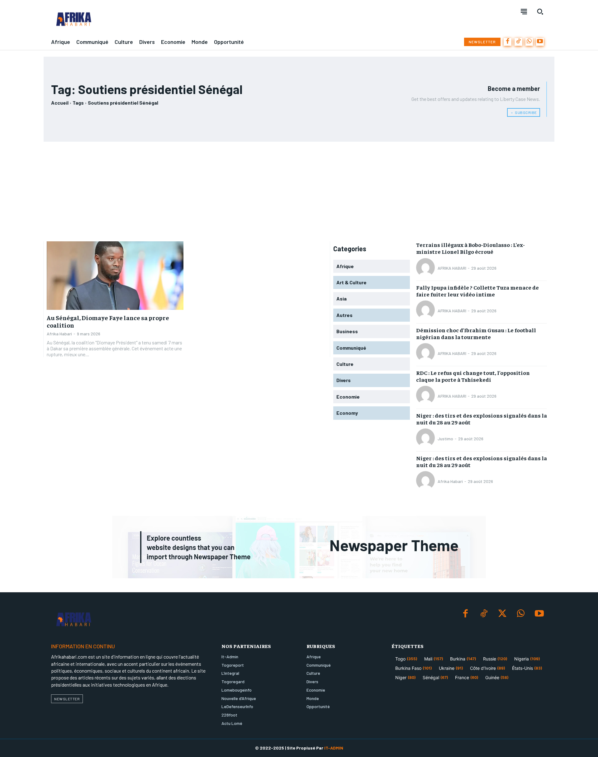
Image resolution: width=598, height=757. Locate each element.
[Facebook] (507, 42)
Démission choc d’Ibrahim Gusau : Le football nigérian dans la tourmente (476, 333)
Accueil (60, 103)
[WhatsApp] (529, 42)
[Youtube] (540, 42)
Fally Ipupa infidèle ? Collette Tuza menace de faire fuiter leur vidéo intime (477, 291)
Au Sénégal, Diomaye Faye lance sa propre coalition (108, 321)
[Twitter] (502, 614)
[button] (540, 11)
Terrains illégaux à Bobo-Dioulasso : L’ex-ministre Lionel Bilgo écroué (470, 248)
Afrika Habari (59, 333)
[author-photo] (426, 268)
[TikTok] (518, 42)
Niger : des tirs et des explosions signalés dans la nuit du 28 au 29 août (481, 419)
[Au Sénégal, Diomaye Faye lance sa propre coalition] (115, 275)
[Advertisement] (299, 191)
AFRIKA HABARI (452, 268)
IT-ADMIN (333, 747)
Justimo (445, 438)
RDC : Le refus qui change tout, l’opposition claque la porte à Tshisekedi (473, 376)
